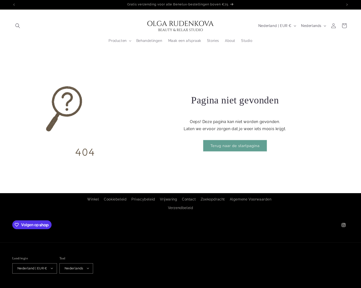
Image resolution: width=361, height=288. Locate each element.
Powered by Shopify (62, 285)
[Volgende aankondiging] (347, 4)
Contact (189, 199)
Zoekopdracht (213, 199)
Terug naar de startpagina (235, 146)
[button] (17, 25)
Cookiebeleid (115, 199)
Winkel (93, 199)
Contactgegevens (117, 285)
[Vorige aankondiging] (14, 4)
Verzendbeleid (180, 208)
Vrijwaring (168, 199)
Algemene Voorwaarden (251, 199)
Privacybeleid (143, 199)
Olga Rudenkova (36, 285)
